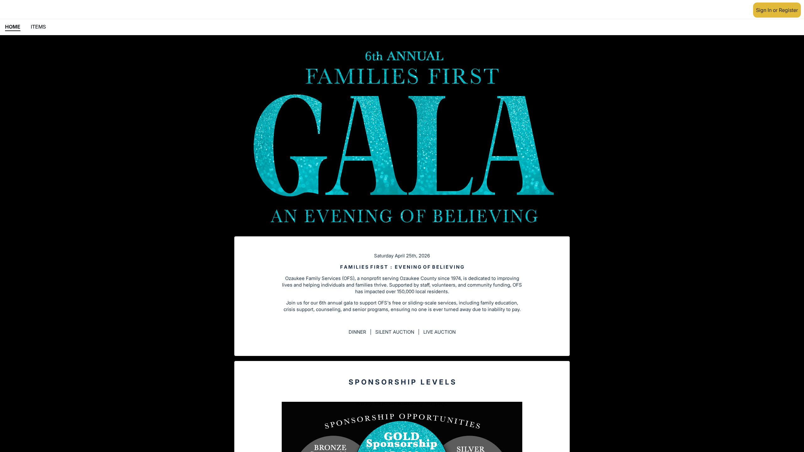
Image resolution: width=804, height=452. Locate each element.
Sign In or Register (777, 10)
